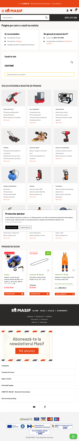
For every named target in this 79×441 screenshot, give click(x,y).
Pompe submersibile (9, 194)
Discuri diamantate (61, 235)
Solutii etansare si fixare (37, 235)
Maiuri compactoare (9, 235)
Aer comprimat (34, 109)
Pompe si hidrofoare (9, 186)
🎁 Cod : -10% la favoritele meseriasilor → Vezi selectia (39, 4)
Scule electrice (8, 109)
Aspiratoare (59, 192)
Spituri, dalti (59, 233)
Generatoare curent (62, 112)
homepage (18, 41)
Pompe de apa (7, 192)
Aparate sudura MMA (36, 189)
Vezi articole (9, 398)
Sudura (32, 186)
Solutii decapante (35, 233)
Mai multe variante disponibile (64, 284)
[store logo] (14, 11)
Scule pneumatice (35, 120)
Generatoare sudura (62, 115)
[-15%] (39, 271)
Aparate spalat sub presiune (64, 189)
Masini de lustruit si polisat (64, 156)
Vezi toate (6, 120)
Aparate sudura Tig (36, 194)
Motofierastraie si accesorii (12, 158)
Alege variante (61, 294)
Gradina (5, 147)
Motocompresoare (35, 115)
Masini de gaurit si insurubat (12, 117)
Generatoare (60, 109)
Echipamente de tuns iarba (11, 156)
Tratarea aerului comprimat (38, 117)
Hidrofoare (6, 189)
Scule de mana (34, 147)
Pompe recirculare (9, 197)
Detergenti (59, 197)
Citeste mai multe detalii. (13, 222)
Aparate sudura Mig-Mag (37, 192)
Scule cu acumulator (62, 147)
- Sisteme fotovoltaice (16, 392)
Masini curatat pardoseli (63, 194)
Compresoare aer (35, 112)
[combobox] (25, 17)
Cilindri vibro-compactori (11, 233)
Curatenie (59, 186)
